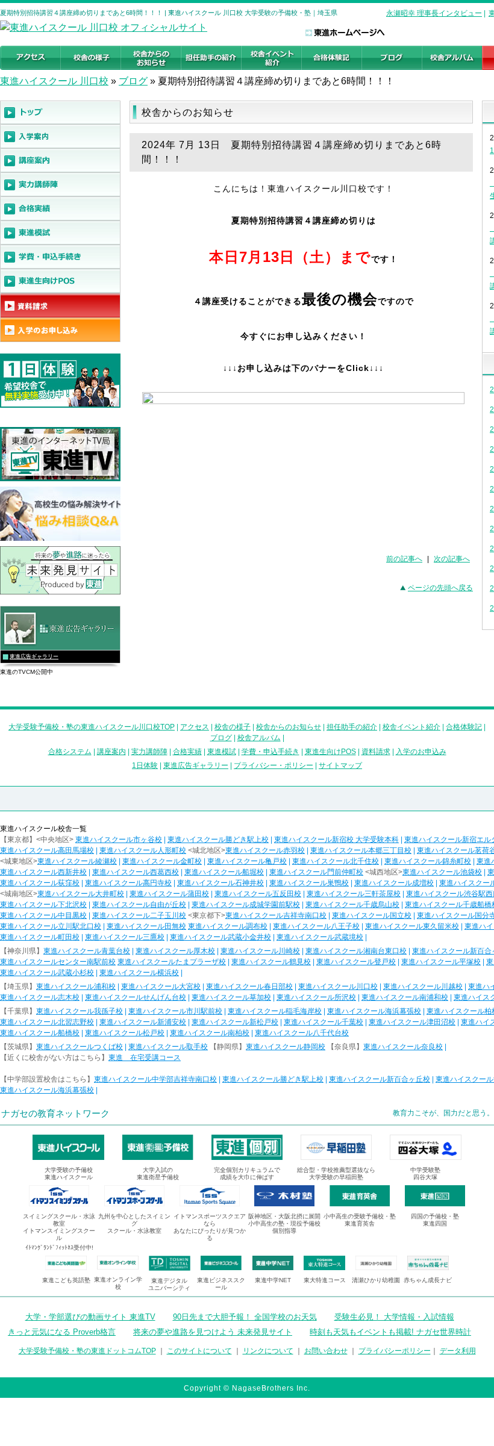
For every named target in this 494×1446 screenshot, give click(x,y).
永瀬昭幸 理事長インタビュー (434, 13)
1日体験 (145, 765)
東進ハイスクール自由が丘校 (139, 904)
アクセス (194, 727)
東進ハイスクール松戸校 (124, 1033)
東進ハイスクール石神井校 (220, 883)
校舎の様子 (232, 727)
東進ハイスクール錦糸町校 (427, 861)
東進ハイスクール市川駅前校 (175, 1011)
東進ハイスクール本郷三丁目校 (360, 850)
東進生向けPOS (330, 751)
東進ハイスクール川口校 (338, 986)
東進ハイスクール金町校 (162, 861)
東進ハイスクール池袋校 (442, 872)
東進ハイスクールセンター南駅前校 (58, 962)
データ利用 (458, 1351)
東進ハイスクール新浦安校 (142, 1022)
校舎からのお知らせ (288, 727)
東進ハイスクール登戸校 (356, 962)
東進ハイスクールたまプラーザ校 (171, 962)
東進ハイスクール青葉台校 (86, 951)
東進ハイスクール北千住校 (335, 861)
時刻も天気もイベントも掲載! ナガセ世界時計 (390, 1331)
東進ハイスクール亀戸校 (247, 861)
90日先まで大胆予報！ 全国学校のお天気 (245, 1316)
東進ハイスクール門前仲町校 (316, 872)
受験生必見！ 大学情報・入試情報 (394, 1316)
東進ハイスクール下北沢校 (43, 904)
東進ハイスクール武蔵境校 (320, 937)
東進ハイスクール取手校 (168, 1046)
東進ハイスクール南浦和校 (404, 997)
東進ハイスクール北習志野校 (47, 1022)
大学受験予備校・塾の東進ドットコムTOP (87, 1351)
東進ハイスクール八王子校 (316, 926)
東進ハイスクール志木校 (40, 997)
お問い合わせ (326, 1351)
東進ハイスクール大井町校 (80, 894)
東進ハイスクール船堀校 (224, 872)
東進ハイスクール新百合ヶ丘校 (379, 1079)
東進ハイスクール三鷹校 (124, 937)
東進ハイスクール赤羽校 (265, 850)
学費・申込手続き (270, 751)
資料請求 (375, 751)
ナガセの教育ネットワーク (55, 1113)
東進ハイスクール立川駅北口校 (50, 926)
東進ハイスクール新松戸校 (235, 1022)
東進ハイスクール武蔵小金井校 (220, 937)
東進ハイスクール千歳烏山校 (352, 904)
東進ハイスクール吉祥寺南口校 (276, 915)
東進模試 (221, 751)
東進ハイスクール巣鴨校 (309, 883)
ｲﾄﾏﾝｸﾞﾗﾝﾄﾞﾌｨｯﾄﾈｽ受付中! (59, 1247)
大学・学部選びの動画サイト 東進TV (90, 1316)
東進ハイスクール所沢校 (316, 997)
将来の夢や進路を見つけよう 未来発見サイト (212, 1331)
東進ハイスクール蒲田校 (169, 894)
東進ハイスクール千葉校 (323, 1022)
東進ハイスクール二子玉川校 (139, 915)
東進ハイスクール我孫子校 (79, 1011)
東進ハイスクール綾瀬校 (77, 861)
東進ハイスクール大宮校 (161, 986)
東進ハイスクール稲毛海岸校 (275, 1011)
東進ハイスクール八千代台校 (302, 1033)
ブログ (133, 81)
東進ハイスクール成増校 (394, 883)
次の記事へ (452, 559)
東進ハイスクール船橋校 (40, 1033)
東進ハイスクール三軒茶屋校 (354, 894)
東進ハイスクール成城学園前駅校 (246, 904)
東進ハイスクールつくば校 (79, 1046)
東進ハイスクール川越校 (423, 986)
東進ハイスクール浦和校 (76, 986)
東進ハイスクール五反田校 (257, 894)
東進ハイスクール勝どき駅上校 (218, 839)
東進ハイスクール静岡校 (285, 1046)
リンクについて (268, 1351)
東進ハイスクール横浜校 (139, 972)
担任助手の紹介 (352, 727)
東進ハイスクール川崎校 (260, 951)
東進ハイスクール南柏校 (209, 1033)
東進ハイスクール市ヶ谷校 (118, 839)
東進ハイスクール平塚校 (441, 962)
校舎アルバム (259, 738)
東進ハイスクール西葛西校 (135, 872)
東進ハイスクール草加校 (231, 997)
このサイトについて (199, 1351)
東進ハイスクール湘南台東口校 (356, 951)
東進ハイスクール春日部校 (249, 986)
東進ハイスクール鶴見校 (271, 962)
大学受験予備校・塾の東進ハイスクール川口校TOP (91, 727)
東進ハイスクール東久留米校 (412, 926)
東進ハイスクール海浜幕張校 (374, 1011)
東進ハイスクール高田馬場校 (47, 850)
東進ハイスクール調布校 (227, 926)
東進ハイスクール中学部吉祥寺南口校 (155, 1079)
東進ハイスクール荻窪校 (40, 883)
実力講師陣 (149, 751)
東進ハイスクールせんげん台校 (135, 997)
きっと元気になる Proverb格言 (62, 1331)
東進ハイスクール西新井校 (43, 872)
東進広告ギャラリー (34, 656)
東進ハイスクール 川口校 (54, 81)
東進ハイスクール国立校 (371, 915)
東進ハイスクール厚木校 (175, 951)
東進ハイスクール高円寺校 (128, 883)
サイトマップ (340, 765)
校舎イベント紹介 (411, 727)
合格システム (70, 751)
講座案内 (111, 751)
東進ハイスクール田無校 (146, 926)
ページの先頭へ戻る (440, 588)
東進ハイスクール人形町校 (142, 850)
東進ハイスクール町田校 (40, 937)
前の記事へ (404, 559)
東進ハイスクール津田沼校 (412, 1022)
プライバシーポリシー (394, 1351)
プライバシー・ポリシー (273, 765)
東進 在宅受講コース (144, 1057)
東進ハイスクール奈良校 (403, 1046)
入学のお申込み (421, 751)
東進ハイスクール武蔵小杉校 (47, 972)
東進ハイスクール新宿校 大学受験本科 (336, 839)
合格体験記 (464, 727)
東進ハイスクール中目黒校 (43, 915)
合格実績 (187, 751)
